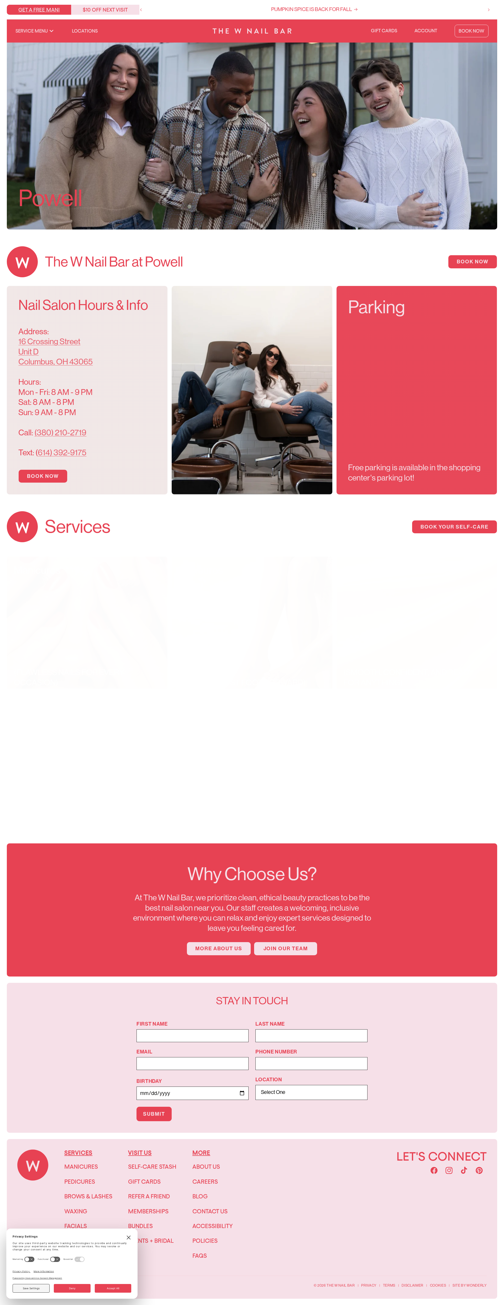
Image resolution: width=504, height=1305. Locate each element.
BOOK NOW (473, 262)
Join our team (286, 949)
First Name (152, 1024)
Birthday (149, 1081)
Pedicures (79, 1181)
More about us (219, 949)
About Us (206, 1166)
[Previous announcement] (141, 9)
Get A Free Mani (39, 10)
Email (144, 1052)
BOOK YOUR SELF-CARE (455, 527)
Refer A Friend (149, 1196)
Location (268, 1080)
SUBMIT (154, 1114)
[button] (34, 31)
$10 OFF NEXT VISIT (105, 10)
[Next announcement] (489, 9)
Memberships (148, 1211)
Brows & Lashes (88, 1196)
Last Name (270, 1024)
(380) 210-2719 (60, 432)
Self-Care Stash (152, 1166)
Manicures (81, 1166)
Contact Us (210, 1211)
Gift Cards (144, 1181)
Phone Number (276, 1052)
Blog (200, 1196)
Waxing (75, 1211)
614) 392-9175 (62, 452)
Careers (205, 1181)
